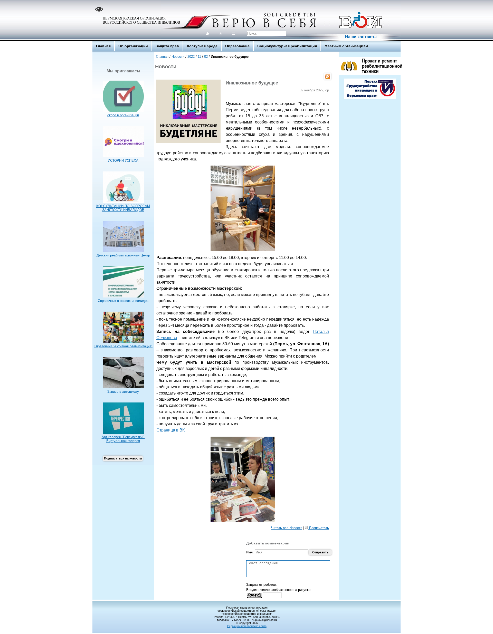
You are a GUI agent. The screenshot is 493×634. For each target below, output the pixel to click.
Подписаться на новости (123, 458)
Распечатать (318, 528)
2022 (191, 57)
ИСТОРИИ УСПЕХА (123, 160)
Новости (178, 57)
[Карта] (220, 33)
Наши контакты (361, 37)
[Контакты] (233, 33)
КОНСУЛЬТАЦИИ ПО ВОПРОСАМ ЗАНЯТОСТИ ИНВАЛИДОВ (123, 208)
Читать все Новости (286, 528)
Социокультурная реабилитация (287, 46)
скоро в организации (123, 115)
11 (199, 57)
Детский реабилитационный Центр (123, 255)
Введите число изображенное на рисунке (278, 590)
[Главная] (207, 33)
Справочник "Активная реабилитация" (123, 346)
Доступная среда (202, 46)
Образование (237, 46)
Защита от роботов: (261, 585)
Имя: (250, 552)
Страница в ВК (170, 430)
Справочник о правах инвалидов (123, 301)
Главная (103, 46)
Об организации (133, 46)
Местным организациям (346, 46)
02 (206, 57)
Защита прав (167, 46)
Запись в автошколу (123, 391)
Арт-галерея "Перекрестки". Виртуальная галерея (123, 439)
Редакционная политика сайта (247, 626)
